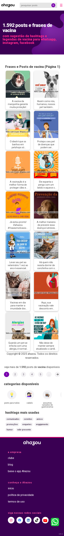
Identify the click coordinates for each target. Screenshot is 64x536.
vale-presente (24, 430)
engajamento (42, 424)
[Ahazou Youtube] (45, 520)
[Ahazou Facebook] (19, 520)
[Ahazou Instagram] (11, 520)
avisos (40, 419)
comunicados (13, 419)
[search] (53, 5)
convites (28, 419)
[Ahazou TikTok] (36, 520)
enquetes (27, 424)
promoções (12, 424)
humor (10, 430)
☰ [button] (61, 5)
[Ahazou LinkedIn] (28, 520)
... (49, 374)
